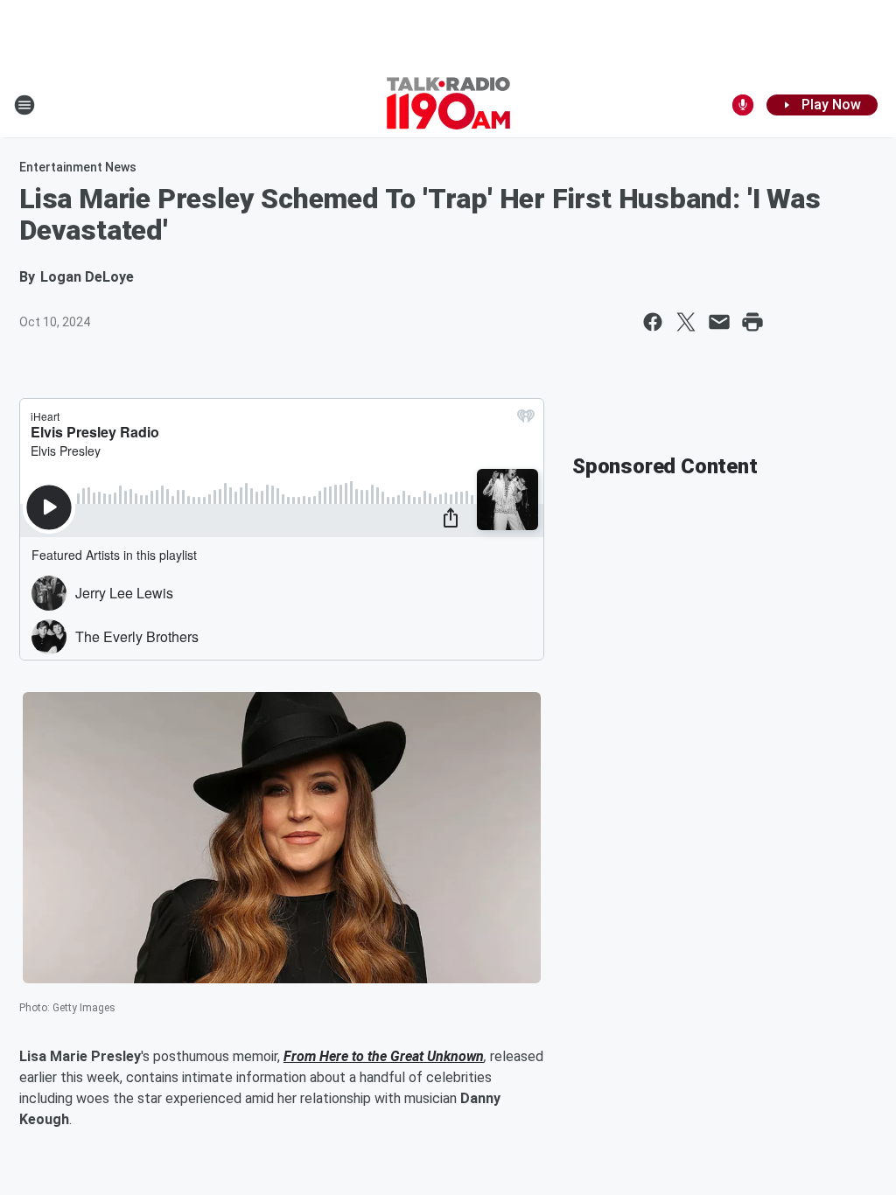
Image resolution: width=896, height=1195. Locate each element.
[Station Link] (448, 105)
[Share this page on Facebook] (652, 322)
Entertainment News (77, 167)
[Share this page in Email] (719, 322)
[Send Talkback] (742, 104)
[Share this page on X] (686, 322)
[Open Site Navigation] (24, 104)
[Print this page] (752, 322)
